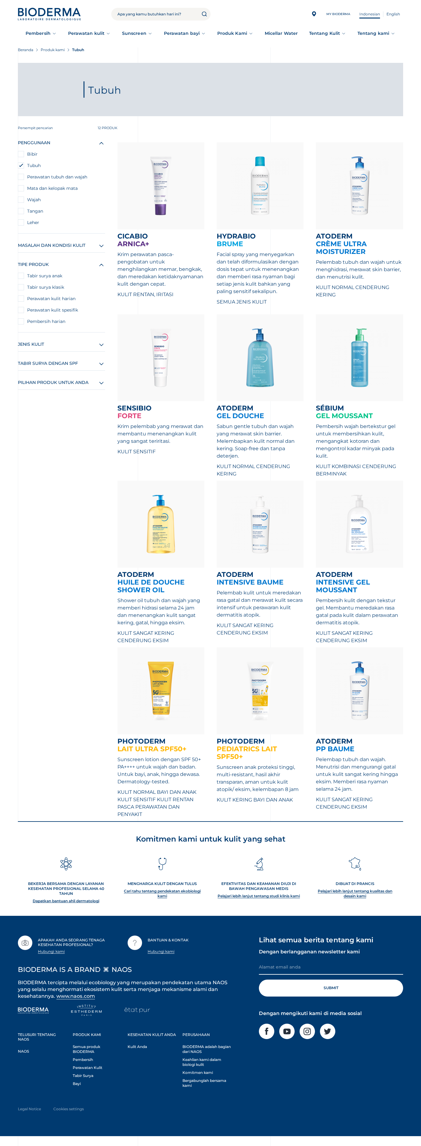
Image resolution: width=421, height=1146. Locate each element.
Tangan (35, 211)
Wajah (34, 199)
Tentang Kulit (324, 33)
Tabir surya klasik (45, 287)
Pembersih (38, 33)
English (393, 14)
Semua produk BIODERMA (86, 1049)
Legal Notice (29, 1109)
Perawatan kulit (86, 33)
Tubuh (34, 165)
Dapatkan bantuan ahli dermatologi (66, 901)
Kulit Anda (137, 1046)
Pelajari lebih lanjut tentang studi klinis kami (259, 896)
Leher (33, 222)
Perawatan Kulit (87, 1067)
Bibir (32, 154)
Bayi (77, 1083)
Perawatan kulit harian (51, 298)
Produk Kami (232, 33)
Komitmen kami (197, 1072)
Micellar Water (281, 33)
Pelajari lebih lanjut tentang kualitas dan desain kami (355, 893)
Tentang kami (373, 33)
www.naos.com (75, 996)
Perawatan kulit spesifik (52, 310)
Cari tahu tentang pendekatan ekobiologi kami (162, 893)
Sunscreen (134, 33)
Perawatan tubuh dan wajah (57, 177)
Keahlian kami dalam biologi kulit (201, 1062)
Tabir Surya (83, 1075)
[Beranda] (49, 14)
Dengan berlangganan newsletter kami (309, 952)
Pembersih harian (46, 321)
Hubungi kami (51, 951)
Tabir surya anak (44, 276)
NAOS (23, 1051)
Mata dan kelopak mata (52, 188)
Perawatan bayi (182, 33)
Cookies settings (68, 1109)
